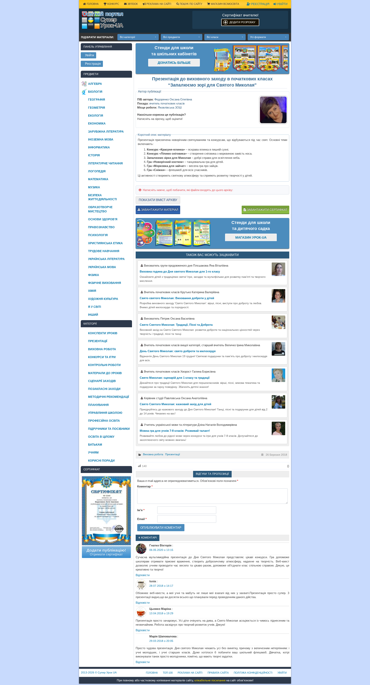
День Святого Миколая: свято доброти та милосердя (178, 351)
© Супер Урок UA (99, 672)
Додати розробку (242, 22)
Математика (98, 179)
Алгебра (95, 83)
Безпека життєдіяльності (102, 197)
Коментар (145, 486)
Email (142, 519)
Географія (96, 99)
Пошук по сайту (190, 4)
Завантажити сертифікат (266, 209)
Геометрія (96, 107)
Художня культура (103, 298)
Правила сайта (218, 672)
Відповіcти (143, 575)
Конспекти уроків (102, 333)
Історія (94, 155)
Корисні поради (101, 460)
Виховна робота (153, 454)
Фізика (93, 275)
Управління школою (105, 412)
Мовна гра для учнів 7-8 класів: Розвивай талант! (175, 430)
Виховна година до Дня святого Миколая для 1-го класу (180, 271)
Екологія (95, 115)
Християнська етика (105, 243)
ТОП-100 (168, 672)
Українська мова (102, 267)
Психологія (98, 235)
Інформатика (99, 147)
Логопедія (97, 171)
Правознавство (101, 227)
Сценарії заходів (102, 381)
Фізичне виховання (104, 282)
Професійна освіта (104, 420)
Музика (94, 187)
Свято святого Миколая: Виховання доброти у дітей (177, 298)
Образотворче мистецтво (100, 209)
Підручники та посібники (109, 428)
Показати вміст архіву (158, 200)
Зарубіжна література (106, 131)
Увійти (282, 4)
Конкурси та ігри (102, 357)
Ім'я (141, 510)
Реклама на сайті (158, 4)
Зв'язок (132, 4)
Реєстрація (259, 4)
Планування (98, 404)
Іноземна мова (100, 139)
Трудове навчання (103, 251)
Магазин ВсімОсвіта (224, 4)
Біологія (95, 91)
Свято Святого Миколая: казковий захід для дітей (175, 404)
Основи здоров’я (102, 219)
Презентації (172, 454)
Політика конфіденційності (253, 672)
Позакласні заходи (104, 388)
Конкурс (113, 4)
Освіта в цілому (101, 436)
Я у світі (94, 306)
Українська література (106, 259)
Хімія (92, 290)
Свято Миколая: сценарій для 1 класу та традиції (174, 377)
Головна (92, 4)
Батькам (95, 444)
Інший (93, 314)
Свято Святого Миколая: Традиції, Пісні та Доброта (176, 324)
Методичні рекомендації (108, 396)
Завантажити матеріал (159, 209)
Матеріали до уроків (105, 373)
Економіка (97, 123)
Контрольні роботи (104, 365)
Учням (93, 452)
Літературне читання (105, 163)
